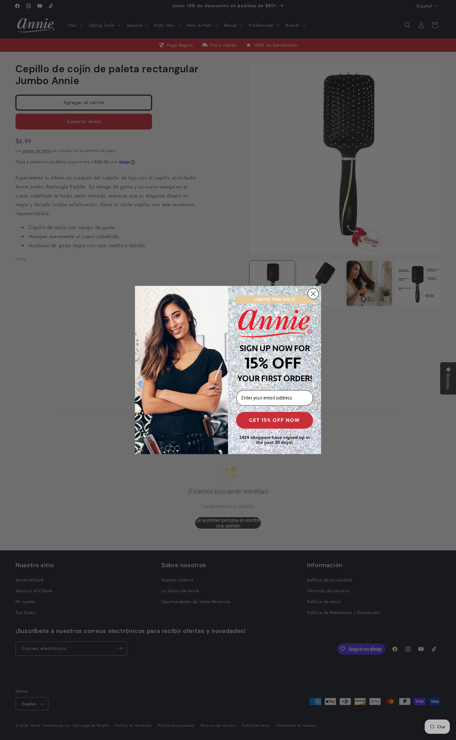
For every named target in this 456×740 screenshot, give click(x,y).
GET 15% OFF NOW (274, 420)
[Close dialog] (313, 293)
